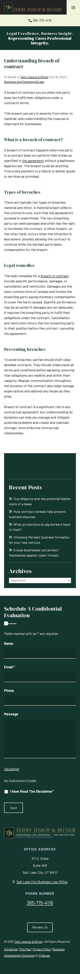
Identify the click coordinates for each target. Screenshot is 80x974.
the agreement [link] (33, 160)
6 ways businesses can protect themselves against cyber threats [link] (34, 552)
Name (8, 643)
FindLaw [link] (44, 955)
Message (11, 714)
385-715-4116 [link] (42, 20)
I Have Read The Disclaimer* (32, 791)
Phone (9, 690)
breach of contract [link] (55, 276)
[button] (73, 7)
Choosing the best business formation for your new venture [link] (39, 540)
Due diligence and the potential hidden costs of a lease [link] (40, 501)
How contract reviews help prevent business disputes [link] (37, 514)
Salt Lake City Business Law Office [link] (42, 882)
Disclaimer (11, 769)
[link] (33, 7)
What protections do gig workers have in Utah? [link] (39, 527)
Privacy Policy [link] (42, 949)
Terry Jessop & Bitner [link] (34, 77)
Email (9, 667)
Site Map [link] (25, 949)
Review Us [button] (40, 927)
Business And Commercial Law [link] (24, 81)
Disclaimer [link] (11, 949)
